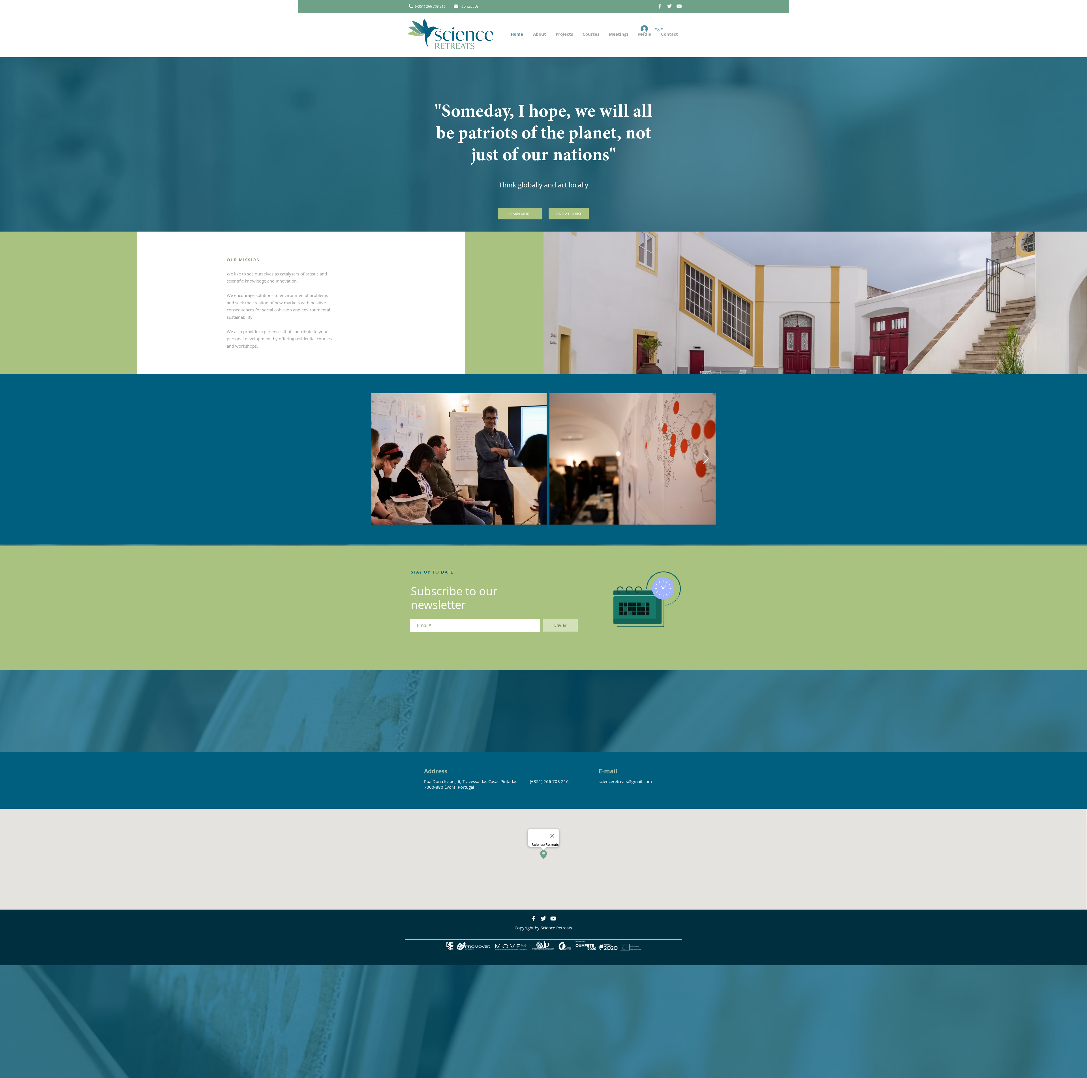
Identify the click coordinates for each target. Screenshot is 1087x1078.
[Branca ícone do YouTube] (679, 6)
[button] (563, 34)
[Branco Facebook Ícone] (660, 6)
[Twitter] (543, 918)
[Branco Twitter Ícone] (669, 6)
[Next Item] (706, 459)
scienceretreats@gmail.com (625, 781)
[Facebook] (533, 918)
